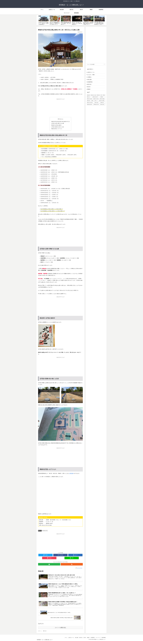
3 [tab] (73, 26)
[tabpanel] (43, 20)
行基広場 (71, 473)
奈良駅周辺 (89, 82)
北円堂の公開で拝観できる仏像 (57, 123)
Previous (37, 20)
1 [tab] (69, 26)
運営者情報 (104, 637)
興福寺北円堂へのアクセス (56, 128)
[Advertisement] (60, 108)
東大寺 (88, 86)
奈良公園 (89, 79)
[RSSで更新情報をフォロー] (72, 564)
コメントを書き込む (60, 627)
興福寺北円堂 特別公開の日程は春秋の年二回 (60, 121)
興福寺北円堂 (45, 530)
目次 (59, 119)
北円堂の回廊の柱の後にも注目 (57, 126)
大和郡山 (89, 77)
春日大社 (89, 84)
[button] (104, 64)
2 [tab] (71, 26)
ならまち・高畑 (90, 74)
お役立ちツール (90, 72)
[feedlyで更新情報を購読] (49, 564)
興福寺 (40, 530)
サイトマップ (98, 637)
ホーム (66, 637)
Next (105, 20)
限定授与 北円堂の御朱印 (56, 125)
